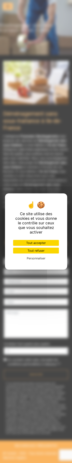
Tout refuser (36, 250)
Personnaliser (36, 258)
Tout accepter (36, 243)
